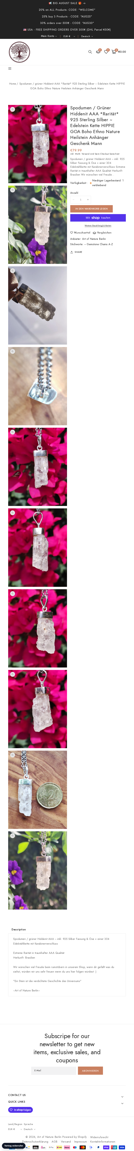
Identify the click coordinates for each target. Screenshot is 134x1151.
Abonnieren (90, 1071)
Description (19, 929)
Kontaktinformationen (102, 1142)
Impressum (80, 1142)
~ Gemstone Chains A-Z (98, 244)
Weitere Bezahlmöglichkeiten (98, 225)
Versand (85, 153)
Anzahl (74, 193)
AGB (55, 1142)
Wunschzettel (82, 233)
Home (12, 84)
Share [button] (78, 252)
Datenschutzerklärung (35, 1142)
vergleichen (104, 233)
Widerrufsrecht (99, 1137)
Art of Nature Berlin (94, 239)
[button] (90, 51)
